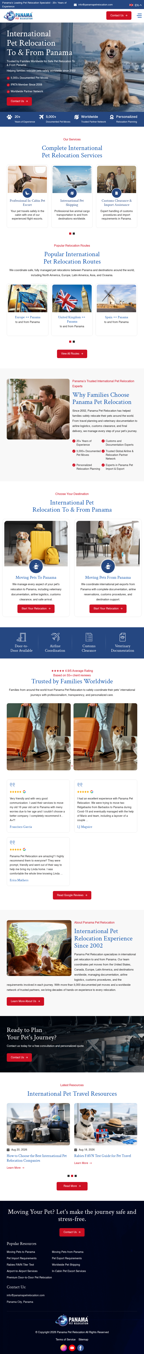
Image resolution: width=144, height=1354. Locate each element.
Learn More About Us (23, 1001)
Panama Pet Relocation (71, 1332)
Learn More (14, 1163)
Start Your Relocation (34, 608)
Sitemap (83, 1339)
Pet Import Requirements (22, 1258)
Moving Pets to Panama (36, 577)
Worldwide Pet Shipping (66, 1264)
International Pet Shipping (27, 202)
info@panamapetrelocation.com (95, 5)
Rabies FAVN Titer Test (20, 1264)
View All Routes (70, 353)
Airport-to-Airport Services (22, 1271)
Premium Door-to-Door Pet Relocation (29, 1277)
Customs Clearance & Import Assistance (72, 202)
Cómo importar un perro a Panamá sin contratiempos (102, 1158)
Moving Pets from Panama (108, 577)
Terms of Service (66, 1339)
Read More (70, 1186)
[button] (70, 234)
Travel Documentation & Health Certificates (116, 202)
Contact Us (117, 15)
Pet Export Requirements (67, 1258)
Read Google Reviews (70, 895)
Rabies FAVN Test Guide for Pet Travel (35, 1155)
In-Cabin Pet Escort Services (69, 1271)
